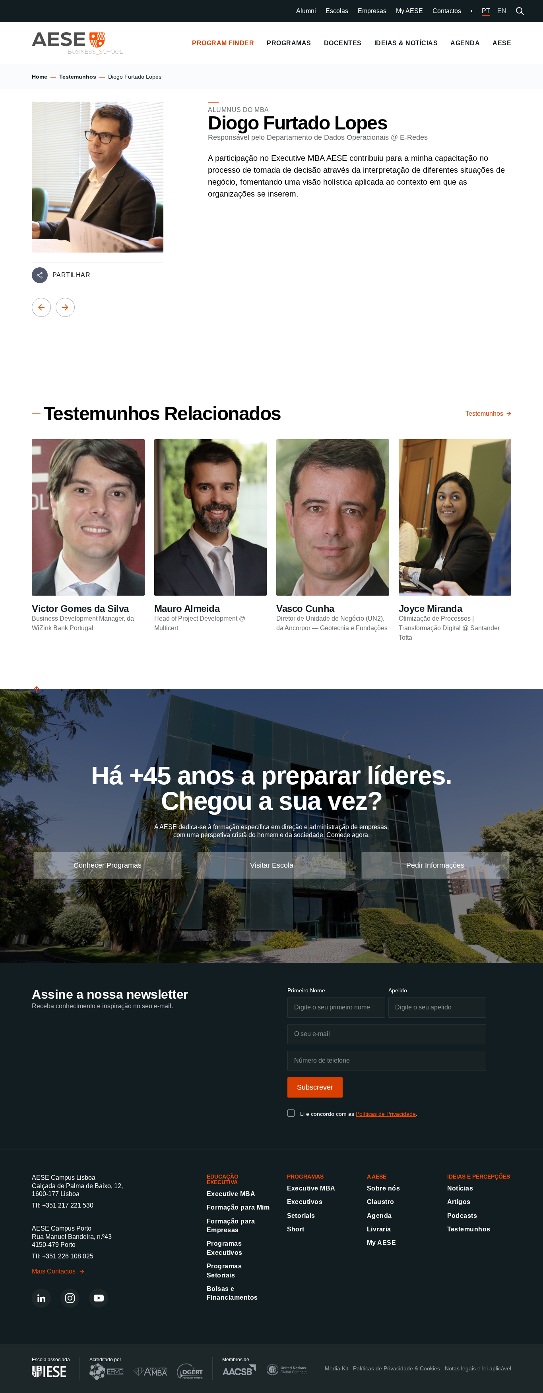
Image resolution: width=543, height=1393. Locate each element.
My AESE (409, 11)
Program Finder (223, 43)
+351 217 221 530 (67, 1205)
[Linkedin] (41, 1298)
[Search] (520, 11)
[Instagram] (70, 1298)
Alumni (306, 11)
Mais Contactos (54, 1271)
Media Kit (336, 1368)
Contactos (446, 11)
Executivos (305, 1201)
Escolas (337, 11)
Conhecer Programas (108, 865)
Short (295, 1229)
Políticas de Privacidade (386, 1114)
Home (39, 76)
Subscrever (315, 1087)
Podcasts (462, 1215)
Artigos (459, 1201)
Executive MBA (231, 1193)
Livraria (379, 1229)
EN (501, 11)
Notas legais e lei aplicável (478, 1368)
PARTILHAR (71, 275)
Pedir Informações (435, 865)
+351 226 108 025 (67, 1256)
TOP (38, 698)
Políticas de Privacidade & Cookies (396, 1368)
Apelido (397, 990)
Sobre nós (383, 1188)
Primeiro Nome (306, 990)
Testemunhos (77, 76)
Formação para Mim (238, 1207)
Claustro (380, 1201)
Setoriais (301, 1215)
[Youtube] (98, 1298)
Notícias (460, 1188)
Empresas (372, 11)
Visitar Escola (271, 865)
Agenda (379, 1215)
